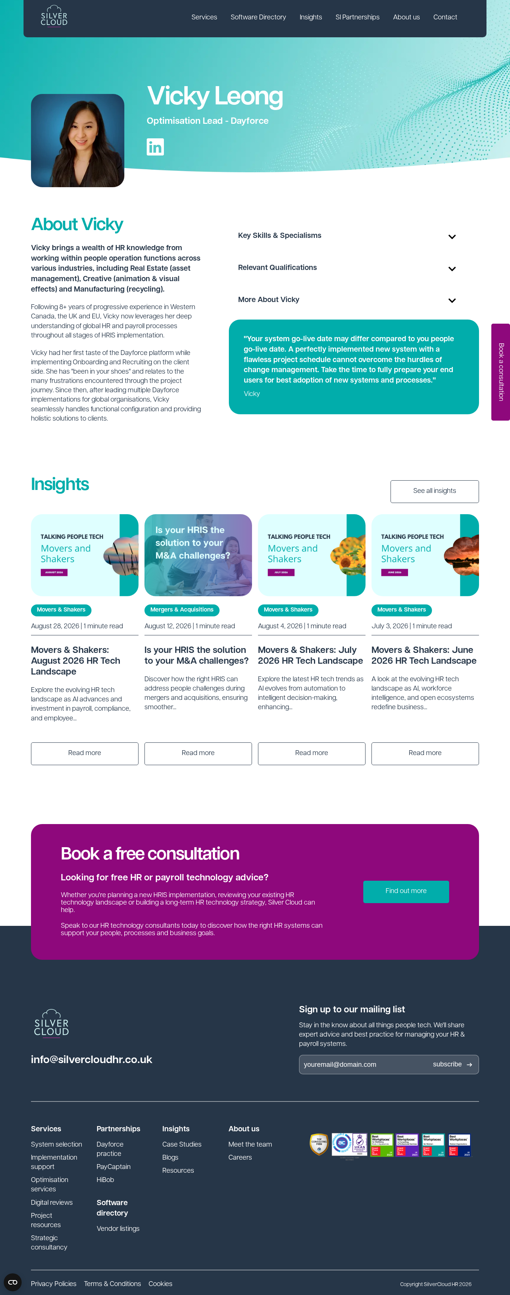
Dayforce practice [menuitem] (110, 1150)
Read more (84, 753)
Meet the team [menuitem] (250, 1145)
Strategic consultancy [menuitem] (49, 1243)
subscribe (447, 1064)
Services (204, 18)
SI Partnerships (358, 18)
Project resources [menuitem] (46, 1221)
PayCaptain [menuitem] (114, 1167)
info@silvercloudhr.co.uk (91, 1060)
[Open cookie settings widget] (13, 1282)
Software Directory (258, 18)
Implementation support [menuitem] (54, 1163)
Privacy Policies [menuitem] (54, 1284)
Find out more (406, 891)
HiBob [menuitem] (105, 1180)
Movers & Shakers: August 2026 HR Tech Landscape (75, 661)
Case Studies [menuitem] (182, 1145)
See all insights (434, 491)
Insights (311, 18)
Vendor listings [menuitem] (118, 1229)
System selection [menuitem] (56, 1145)
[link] (204, 18)
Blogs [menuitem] (170, 1158)
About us (406, 18)
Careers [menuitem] (240, 1158)
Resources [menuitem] (178, 1171)
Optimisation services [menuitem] (49, 1185)
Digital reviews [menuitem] (52, 1203)
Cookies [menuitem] (160, 1284)
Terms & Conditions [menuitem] (112, 1284)
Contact (445, 18)
